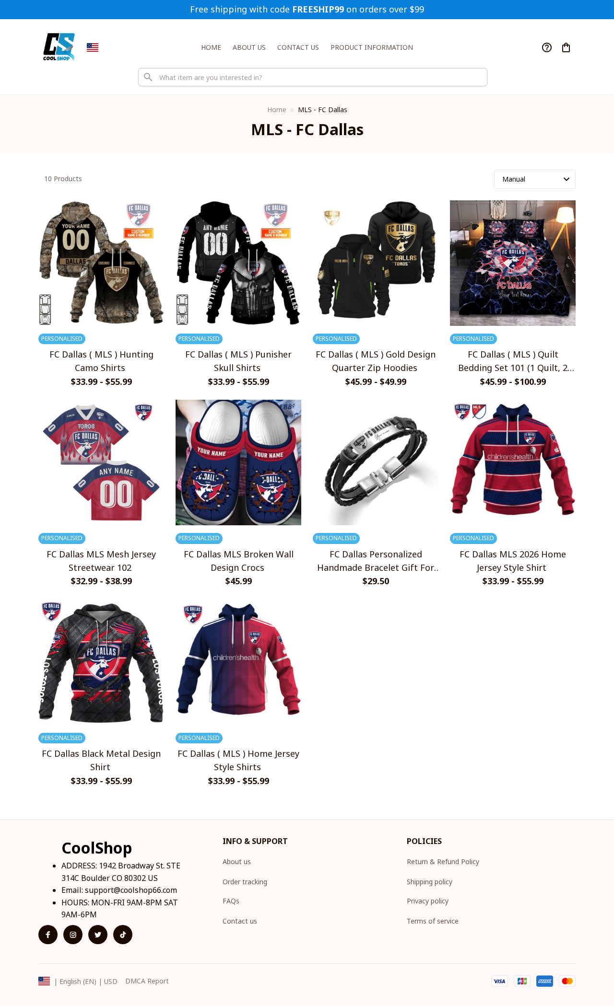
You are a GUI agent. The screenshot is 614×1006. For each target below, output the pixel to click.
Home (276, 109)
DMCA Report (147, 980)
